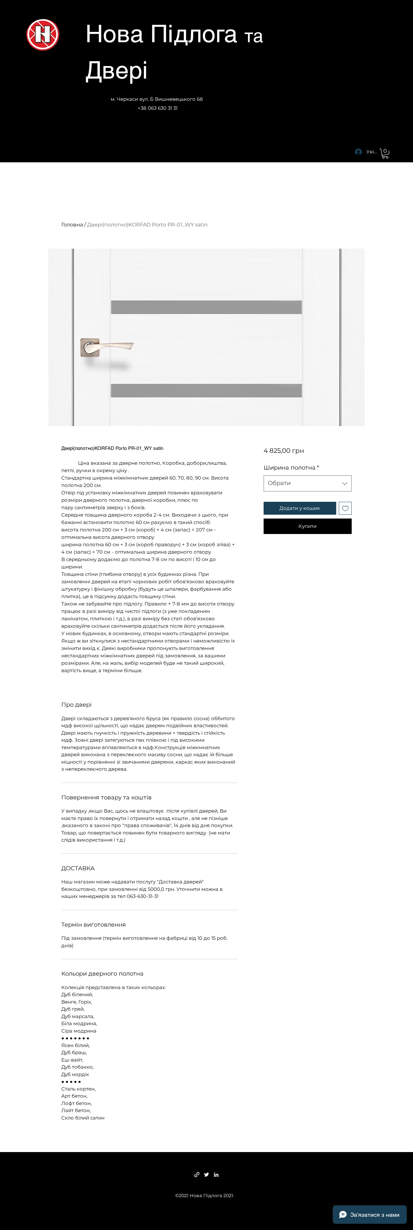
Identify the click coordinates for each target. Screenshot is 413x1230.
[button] (385, 153)
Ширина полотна (291, 467)
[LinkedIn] (216, 1174)
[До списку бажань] (345, 508)
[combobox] (308, 483)
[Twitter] (206, 1174)
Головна (72, 225)
